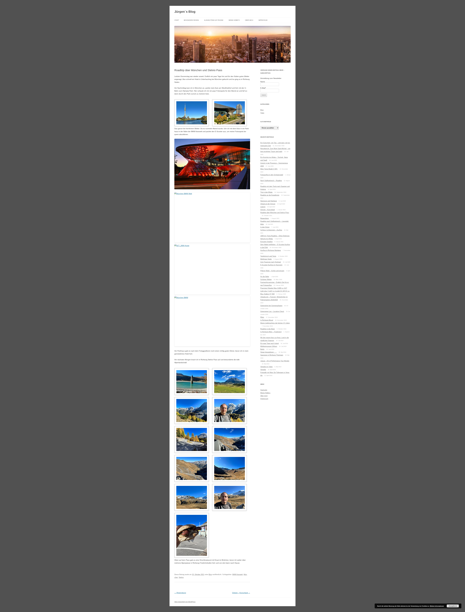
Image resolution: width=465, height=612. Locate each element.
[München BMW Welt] (212, 217)
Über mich (249, 20)
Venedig (263, 370)
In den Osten (264, 227)
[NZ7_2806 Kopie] (212, 269)
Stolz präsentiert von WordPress (184, 602)
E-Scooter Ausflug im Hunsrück (271, 265)
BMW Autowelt (237, 574)
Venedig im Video (266, 367)
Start (176, 20)
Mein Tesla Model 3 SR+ (269, 169)
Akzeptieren (453, 606)
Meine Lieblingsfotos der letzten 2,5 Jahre (275, 323)
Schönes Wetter (266, 279)
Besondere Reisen (191, 20)
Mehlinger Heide (266, 259)
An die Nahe (264, 276)
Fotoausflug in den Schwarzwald (271, 175)
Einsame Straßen (266, 242)
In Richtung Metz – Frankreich (271, 332)
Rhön (262, 317)
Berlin (262, 349)
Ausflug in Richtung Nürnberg (270, 250)
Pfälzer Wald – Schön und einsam (272, 271)
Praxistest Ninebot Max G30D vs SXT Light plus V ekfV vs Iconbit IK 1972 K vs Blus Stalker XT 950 (275, 291)
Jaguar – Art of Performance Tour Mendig (274, 361)
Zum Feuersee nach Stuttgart (270, 262)
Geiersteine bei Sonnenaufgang (271, 306)
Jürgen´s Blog (184, 11)
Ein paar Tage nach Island (269, 343)
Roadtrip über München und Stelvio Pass (274, 212)
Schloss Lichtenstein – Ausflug (271, 230)
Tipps (262, 113)
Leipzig (262, 207)
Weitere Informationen (437, 606)
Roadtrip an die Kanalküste (269, 195)
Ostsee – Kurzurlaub (241, 593)
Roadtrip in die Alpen (267, 329)
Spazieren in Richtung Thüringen (271, 355)
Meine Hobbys (234, 20)
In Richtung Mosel (266, 320)
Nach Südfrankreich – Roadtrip (271, 181)
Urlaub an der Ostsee (267, 204)
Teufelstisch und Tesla (268, 256)
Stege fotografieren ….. (268, 352)
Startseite (263, 390)
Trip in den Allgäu (266, 192)
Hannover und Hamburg (268, 201)
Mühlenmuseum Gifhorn (268, 346)
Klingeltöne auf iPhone (213, 20)
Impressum (263, 20)
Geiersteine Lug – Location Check (272, 311)
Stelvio (181, 577)
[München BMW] (212, 164)
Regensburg (180, 593)
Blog (210, 574)
